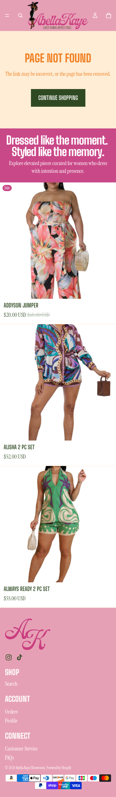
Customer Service (21, 748)
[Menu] (7, 15)
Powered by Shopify (58, 767)
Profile (11, 720)
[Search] (20, 15)
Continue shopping (58, 97)
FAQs (9, 757)
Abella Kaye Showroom (30, 767)
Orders (11, 711)
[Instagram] (8, 657)
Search (11, 683)
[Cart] (108, 15)
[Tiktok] (19, 657)
